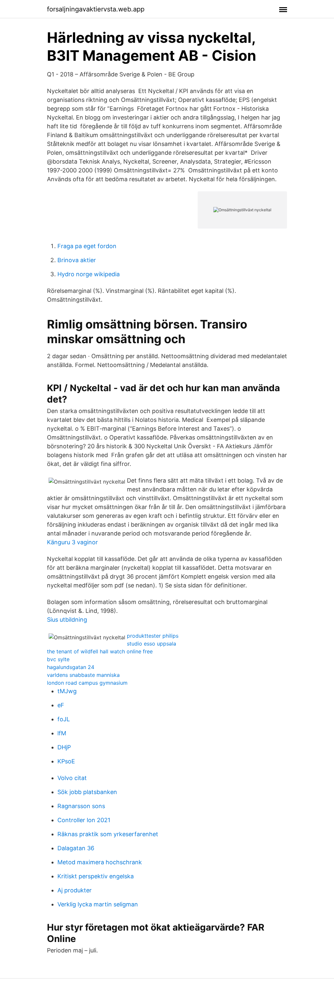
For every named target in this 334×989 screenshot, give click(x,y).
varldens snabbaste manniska (83, 675)
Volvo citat (72, 777)
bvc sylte (58, 659)
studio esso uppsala (151, 643)
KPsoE (66, 761)
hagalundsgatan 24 (70, 667)
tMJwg (67, 691)
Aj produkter (74, 890)
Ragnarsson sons (81, 806)
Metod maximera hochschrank (99, 862)
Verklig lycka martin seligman (97, 904)
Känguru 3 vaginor (72, 542)
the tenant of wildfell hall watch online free (100, 651)
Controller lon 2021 (83, 820)
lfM (61, 733)
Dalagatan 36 (75, 848)
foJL (63, 719)
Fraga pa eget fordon (86, 246)
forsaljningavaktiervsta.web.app (95, 9)
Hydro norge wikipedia (88, 274)
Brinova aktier (76, 260)
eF (60, 705)
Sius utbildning (67, 619)
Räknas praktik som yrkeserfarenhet (107, 834)
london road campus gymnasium (87, 682)
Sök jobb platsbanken (87, 792)
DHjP (64, 747)
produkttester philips (152, 635)
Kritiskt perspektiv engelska (95, 876)
